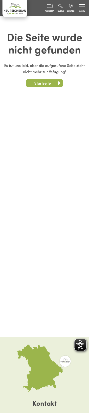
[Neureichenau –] (14, 8)
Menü (82, 10)
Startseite (42, 83)
